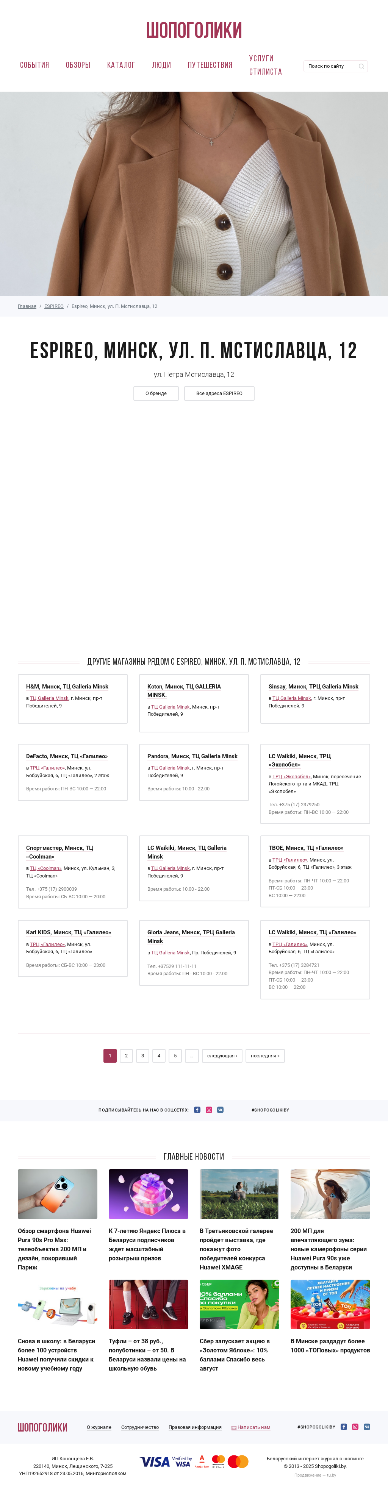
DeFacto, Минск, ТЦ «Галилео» (67, 756)
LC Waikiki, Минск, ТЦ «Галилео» (313, 932)
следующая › (222, 1055)
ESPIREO (54, 306)
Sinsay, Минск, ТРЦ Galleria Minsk (313, 686)
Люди (161, 65)
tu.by (331, 1475)
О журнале (99, 1427)
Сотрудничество (140, 1427)
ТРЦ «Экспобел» (291, 776)
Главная (27, 306)
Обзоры (78, 65)
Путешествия (210, 65)
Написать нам (253, 1427)
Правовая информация (195, 1427)
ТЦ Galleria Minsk (49, 698)
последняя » (265, 1055)
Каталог (121, 65)
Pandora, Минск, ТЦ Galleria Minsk (192, 756)
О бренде (156, 393)
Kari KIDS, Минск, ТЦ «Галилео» (68, 932)
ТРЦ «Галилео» (47, 768)
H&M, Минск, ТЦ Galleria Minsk (67, 686)
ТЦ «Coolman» (45, 868)
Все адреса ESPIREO (219, 393)
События (34, 65)
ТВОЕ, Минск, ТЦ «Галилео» (306, 848)
